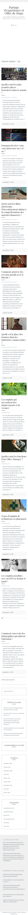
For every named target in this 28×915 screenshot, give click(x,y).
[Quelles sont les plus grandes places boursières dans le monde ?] (14, 79)
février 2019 (7, 778)
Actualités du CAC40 (9, 97)
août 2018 (6, 789)
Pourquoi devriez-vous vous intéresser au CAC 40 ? (12, 148)
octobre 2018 (7, 781)
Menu (15, 25)
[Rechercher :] (13, 691)
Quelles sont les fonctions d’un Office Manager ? (13, 458)
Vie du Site (6, 826)
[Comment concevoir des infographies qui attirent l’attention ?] (14, 618)
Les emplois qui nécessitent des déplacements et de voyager (10, 403)
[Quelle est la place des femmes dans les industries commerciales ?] (14, 329)
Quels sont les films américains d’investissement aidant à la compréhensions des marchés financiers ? (13, 209)
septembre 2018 (8, 785)
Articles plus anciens (8, 680)
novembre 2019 (8, 763)
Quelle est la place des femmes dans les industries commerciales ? (13, 338)
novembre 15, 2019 (8, 182)
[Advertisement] (14, 42)
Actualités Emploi (8, 811)
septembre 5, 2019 (8, 435)
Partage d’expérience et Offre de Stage (14, 10)
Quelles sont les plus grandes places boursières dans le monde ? (14, 88)
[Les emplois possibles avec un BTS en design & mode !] (14, 571)
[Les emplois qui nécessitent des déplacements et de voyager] (14, 395)
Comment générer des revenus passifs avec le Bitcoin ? (12, 274)
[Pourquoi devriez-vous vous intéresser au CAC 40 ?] (14, 141)
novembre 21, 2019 (8, 124)
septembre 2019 (8, 770)
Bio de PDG (6, 815)
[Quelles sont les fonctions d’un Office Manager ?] (14, 451)
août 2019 (6, 774)
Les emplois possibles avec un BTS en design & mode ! (13, 578)
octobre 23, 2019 (7, 378)
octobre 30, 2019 (7, 313)
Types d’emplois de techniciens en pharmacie (14, 517)
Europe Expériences (9, 819)
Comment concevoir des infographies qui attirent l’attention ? (13, 636)
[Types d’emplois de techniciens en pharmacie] (14, 511)
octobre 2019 (7, 767)
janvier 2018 (7, 792)
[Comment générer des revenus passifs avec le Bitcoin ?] (14, 267)
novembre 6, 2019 (8, 250)
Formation (5, 412)
